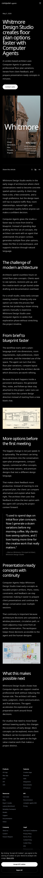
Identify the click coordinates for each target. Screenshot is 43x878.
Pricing (25, 806)
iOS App (5, 772)
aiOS (4, 779)
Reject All (19, 870)
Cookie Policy (27, 843)
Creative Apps (27, 772)
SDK (4, 785)
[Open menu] (40, 3)
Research (26, 775)
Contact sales (10, 87)
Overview (26, 797)
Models (5, 812)
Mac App (5, 775)
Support (5, 815)
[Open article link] (39, 169)
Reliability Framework (9, 809)
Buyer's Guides (7, 803)
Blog (4, 800)
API (4, 782)
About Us (5, 831)
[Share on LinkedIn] (35, 169)
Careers (5, 834)
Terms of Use (27, 837)
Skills (24, 779)
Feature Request (8, 837)
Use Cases (6, 797)
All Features (27, 788)
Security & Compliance (30, 831)
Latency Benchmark (9, 806)
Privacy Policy (27, 834)
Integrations (27, 782)
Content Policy (27, 840)
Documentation (7, 819)
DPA (24, 846)
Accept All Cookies (19, 864)
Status (5, 822)
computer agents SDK (30, 803)
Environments (27, 785)
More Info (10, 858)
